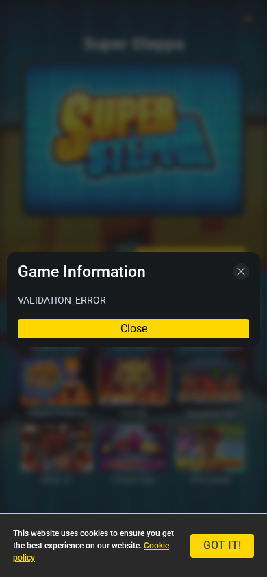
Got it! (222, 545)
